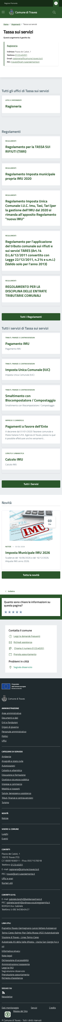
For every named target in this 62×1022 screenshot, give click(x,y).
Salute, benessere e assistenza (16, 793)
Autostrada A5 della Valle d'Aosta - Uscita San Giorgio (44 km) (30, 944)
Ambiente (6, 756)
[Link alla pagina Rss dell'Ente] (3, 992)
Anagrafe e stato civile (12, 761)
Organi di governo (10, 727)
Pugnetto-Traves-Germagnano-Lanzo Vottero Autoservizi (29, 928)
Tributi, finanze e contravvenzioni (20, 337)
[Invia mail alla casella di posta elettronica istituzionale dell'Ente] (24, 869)
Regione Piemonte (10, 3)
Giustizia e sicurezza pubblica (15, 779)
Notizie (8, 546)
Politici (5, 736)
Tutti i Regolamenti (31, 317)
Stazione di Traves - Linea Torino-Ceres (20, 937)
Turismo (5, 802)
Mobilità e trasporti (11, 788)
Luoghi (5, 834)
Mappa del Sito (20, 1011)
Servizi (34, 1007)
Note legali (7, 955)
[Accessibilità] (7, 1014)
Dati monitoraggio (10, 1007)
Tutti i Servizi (31, 484)
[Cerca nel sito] (53, 12)
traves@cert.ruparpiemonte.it (25, 62)
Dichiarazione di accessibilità (15, 960)
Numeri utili (7, 883)
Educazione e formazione (14, 775)
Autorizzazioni (8, 765)
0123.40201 (21, 55)
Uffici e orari (7, 878)
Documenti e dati (10, 717)
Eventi (5, 838)
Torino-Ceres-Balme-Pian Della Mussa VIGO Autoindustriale (30, 932)
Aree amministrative (11, 713)
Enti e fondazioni (10, 722)
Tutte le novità (31, 575)
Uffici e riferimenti (13, 100)
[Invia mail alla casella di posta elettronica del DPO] (25, 899)
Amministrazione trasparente (16, 964)
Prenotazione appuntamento (15, 974)
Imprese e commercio (14, 420)
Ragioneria (12, 45)
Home (6, 24)
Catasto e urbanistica (14, 453)
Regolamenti (10, 141)
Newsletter (7, 996)
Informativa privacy (11, 951)
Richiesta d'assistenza (12, 978)
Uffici (4, 740)
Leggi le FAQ (8, 967)
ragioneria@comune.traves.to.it (28, 58)
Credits (52, 1007)
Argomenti (15, 24)
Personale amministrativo (14, 731)
